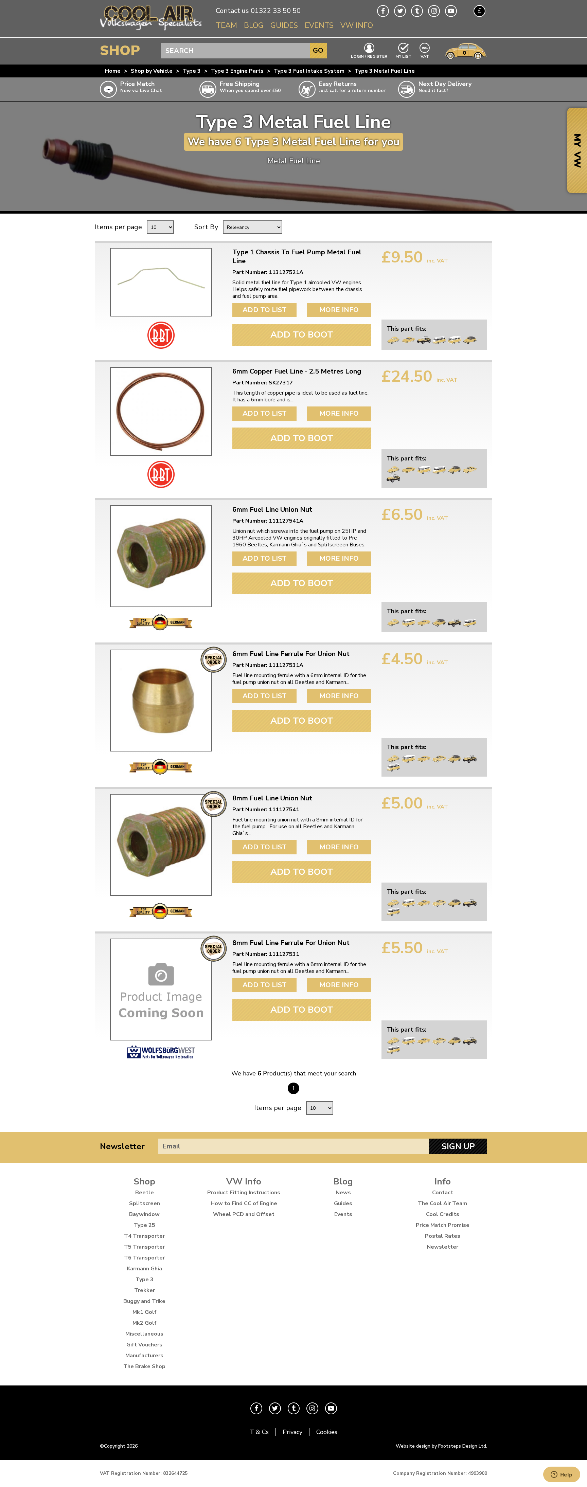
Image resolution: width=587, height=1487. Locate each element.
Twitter (400, 11)
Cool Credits (442, 1214)
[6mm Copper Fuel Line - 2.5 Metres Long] (161, 411)
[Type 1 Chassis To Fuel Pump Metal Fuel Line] (161, 282)
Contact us (232, 10)
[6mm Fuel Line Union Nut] (161, 556)
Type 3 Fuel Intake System (309, 71)
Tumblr (417, 11)
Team (226, 25)
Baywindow (144, 1214)
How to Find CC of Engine (244, 1203)
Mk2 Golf (144, 1323)
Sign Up (458, 1146)
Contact (442, 1192)
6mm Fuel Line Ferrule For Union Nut (291, 654)
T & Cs (259, 1432)
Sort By (206, 227)
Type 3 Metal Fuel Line (385, 71)
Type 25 (144, 1225)
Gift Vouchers (144, 1344)
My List (403, 56)
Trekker (144, 1290)
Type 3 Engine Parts (237, 71)
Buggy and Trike (144, 1301)
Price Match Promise (442, 1225)
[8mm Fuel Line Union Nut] (161, 845)
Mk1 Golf (144, 1312)
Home (113, 71)
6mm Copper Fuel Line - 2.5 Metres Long (296, 371)
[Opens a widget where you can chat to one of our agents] (561, 1475)
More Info (339, 309)
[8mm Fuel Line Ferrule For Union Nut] (161, 989)
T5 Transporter (144, 1247)
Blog (254, 25)
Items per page (118, 227)
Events (319, 25)
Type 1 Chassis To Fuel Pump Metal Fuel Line (296, 257)
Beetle (144, 1192)
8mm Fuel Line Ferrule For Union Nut (291, 943)
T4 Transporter (144, 1236)
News (343, 1192)
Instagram (434, 11)
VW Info (356, 25)
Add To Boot (301, 335)
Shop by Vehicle (152, 71)
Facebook (383, 11)
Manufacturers (144, 1355)
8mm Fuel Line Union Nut (272, 798)
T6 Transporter (144, 1258)
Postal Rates (442, 1236)
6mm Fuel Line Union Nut (272, 509)
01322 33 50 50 (276, 10)
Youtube (451, 11)
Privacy (292, 1432)
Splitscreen (144, 1203)
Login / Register (369, 56)
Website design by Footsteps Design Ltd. (441, 1446)
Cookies (326, 1432)
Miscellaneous (144, 1334)
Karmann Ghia (144, 1268)
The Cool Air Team (442, 1203)
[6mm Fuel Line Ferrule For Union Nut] (161, 700)
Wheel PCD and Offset (243, 1214)
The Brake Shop (144, 1366)
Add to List (265, 309)
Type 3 (192, 71)
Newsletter (122, 1146)
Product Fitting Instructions (243, 1192)
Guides (284, 25)
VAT (425, 55)
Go (318, 50)
